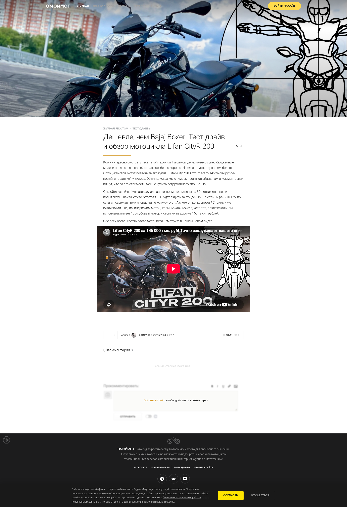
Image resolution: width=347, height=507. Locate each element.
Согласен (230, 495)
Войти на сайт (284, 6)
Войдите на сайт (154, 400)
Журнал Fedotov (116, 128)
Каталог (140, 6)
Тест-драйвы (142, 128)
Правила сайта (203, 467)
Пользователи (160, 467)
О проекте (140, 467)
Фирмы (155, 6)
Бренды (124, 6)
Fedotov (142, 335)
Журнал (83, 6)
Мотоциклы (182, 467)
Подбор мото (103, 6)
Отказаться (260, 495)
